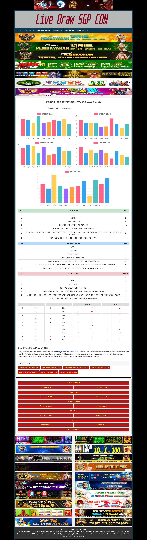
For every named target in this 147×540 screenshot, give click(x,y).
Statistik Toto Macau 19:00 (49, 372)
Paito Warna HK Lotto (96, 534)
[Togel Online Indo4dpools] (43, 522)
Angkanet (38, 534)
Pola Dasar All (102, 406)
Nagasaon (44, 531)
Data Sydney (95, 531)
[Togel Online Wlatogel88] (43, 495)
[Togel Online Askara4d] (43, 476)
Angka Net (27, 531)
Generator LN (46, 387)
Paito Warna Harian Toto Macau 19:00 (76, 368)
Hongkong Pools (56, 534)
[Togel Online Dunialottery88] (103, 467)
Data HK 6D (103, 531)
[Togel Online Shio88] (103, 513)
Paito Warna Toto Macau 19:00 (51, 368)
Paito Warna (57, 30)
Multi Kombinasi (102, 415)
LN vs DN (74, 420)
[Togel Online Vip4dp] (103, 458)
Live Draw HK (29, 30)
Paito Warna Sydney (62, 531)
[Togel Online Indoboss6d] (103, 440)
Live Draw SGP (30, 534)
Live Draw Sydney (43, 30)
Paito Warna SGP (74, 531)
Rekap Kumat (74, 392)
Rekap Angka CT (46, 397)
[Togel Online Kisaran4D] (73, 65)
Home (19, 30)
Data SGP (88, 531)
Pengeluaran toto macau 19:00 (67, 352)
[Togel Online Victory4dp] (43, 449)
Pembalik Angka (46, 415)
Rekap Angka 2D (74, 401)
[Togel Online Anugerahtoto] (103, 476)
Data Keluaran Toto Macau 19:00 (29, 368)
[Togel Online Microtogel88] (43, 440)
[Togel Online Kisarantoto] (73, 74)
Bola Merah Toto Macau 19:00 (28, 372)
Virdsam (20, 531)
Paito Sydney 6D (82, 30)
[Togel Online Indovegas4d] (103, 522)
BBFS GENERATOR (74, 383)
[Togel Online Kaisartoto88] (43, 513)
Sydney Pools (46, 534)
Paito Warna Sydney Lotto (81, 534)
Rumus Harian (102, 387)
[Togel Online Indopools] (103, 504)
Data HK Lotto (107, 534)
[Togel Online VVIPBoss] (73, 37)
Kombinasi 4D (46, 425)
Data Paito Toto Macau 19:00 (100, 368)
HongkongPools (67, 534)
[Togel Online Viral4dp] (73, 92)
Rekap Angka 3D (102, 397)
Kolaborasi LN (102, 425)
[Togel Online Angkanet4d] (103, 495)
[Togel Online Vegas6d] (43, 467)
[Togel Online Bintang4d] (43, 485)
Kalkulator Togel (74, 429)
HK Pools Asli (80, 536)
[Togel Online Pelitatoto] (73, 83)
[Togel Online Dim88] (73, 46)
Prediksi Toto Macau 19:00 (69, 372)
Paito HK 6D (69, 30)
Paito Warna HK (36, 531)
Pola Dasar (74, 411)
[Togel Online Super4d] (73, 56)
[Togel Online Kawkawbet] (43, 458)
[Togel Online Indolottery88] (103, 485)
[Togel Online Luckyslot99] (103, 449)
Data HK (82, 531)
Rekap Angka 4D (46, 406)
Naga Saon (51, 531)
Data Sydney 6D (112, 531)
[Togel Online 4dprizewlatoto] (43, 504)
